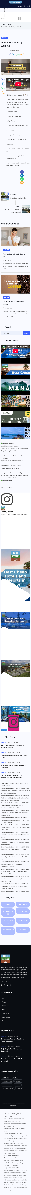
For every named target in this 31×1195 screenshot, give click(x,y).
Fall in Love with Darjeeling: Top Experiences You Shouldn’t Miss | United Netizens (15, 799)
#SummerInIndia (14, 473)
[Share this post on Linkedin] (1, 485)
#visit (8, 478)
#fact (14, 475)
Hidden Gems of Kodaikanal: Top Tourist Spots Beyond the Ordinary (14, 887)
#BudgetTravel (5, 473)
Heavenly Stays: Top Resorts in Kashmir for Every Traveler (15, 836)
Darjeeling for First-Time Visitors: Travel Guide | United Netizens (14, 784)
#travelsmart (4, 475)
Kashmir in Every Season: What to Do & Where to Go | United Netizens (15, 821)
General (8, 904)
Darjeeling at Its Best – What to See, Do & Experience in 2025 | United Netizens (12, 807)
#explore (25, 475)
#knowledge (19, 475)
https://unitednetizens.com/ (14, 456)
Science (23, 911)
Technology (8, 922)
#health (12, 478)
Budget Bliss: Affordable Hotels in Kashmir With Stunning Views (14, 814)
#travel (10, 475)
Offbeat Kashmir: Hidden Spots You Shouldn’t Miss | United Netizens (15, 829)
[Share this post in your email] (2, 485)
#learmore (4, 478)
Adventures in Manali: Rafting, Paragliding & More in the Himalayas (15, 843)
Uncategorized (8, 931)
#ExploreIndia (23, 473)
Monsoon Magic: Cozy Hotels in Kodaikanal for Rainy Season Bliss (14, 873)
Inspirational (8, 913)
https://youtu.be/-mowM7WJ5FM (10, 468)
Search (26, 333)
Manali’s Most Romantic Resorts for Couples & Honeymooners (14, 851)
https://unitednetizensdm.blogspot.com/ (12, 460)
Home (3, 24)
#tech (16, 478)
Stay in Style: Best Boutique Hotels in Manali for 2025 (14, 858)
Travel (23, 920)
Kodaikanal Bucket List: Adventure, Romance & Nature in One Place (14, 880)
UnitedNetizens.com (6, 446)
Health (10, 24)
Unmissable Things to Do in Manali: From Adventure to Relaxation (12, 865)
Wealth (23, 930)
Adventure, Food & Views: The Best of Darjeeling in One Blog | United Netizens (15, 792)
